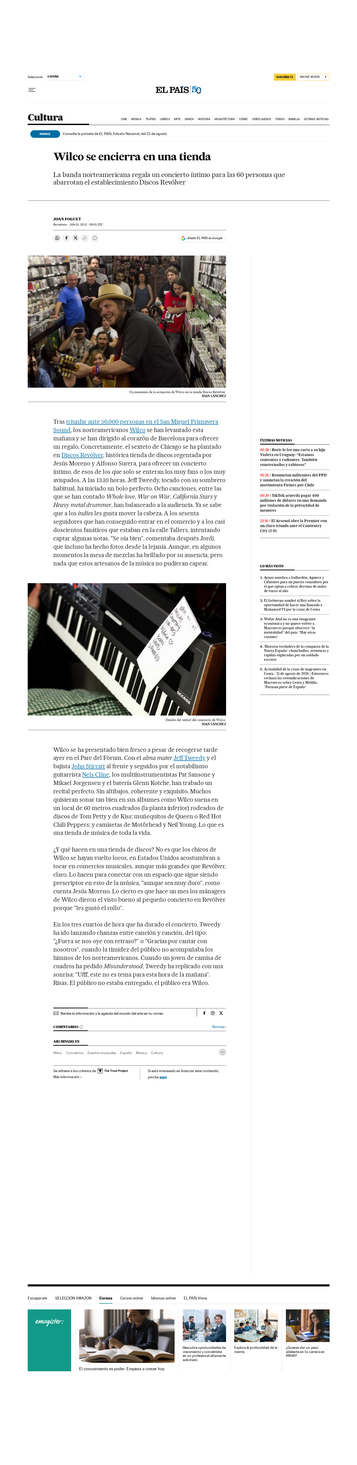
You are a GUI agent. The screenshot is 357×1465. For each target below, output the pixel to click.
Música (136, 119)
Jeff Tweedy (189, 757)
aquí (163, 1077)
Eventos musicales (102, 1053)
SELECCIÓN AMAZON (73, 1298)
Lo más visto (272, 566)
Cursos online (131, 1298)
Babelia (294, 119)
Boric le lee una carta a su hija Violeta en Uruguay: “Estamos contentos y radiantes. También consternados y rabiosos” (292, 457)
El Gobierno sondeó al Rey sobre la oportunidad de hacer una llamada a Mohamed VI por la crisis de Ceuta (293, 604)
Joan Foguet (67, 219)
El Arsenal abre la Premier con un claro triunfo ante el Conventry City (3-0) (293, 525)
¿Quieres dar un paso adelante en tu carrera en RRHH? (305, 1352)
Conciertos (74, 1053)
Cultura (45, 118)
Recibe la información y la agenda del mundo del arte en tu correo (112, 1013)
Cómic (243, 119)
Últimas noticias (316, 119)
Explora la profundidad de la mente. (255, 1350)
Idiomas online (163, 1298)
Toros (280, 119)
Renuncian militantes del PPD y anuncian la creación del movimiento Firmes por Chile (293, 480)
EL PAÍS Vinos (195, 1298)
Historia (204, 119)
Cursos (105, 1298)
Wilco (138, 430)
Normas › (219, 1027)
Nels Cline (95, 774)
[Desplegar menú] (32, 90)
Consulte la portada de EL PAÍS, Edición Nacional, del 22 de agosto (115, 134)
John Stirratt (88, 766)
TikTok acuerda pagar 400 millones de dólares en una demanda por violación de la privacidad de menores (293, 503)
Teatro (151, 119)
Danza (189, 119)
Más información (66, 1077)
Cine (124, 119)
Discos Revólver (82, 455)
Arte (177, 119)
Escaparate (37, 1298)
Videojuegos (261, 119)
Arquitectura (224, 119)
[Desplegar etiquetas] (222, 1052)
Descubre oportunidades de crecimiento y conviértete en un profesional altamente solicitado (204, 1354)
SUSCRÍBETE (284, 77)
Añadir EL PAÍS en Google (204, 238)
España (126, 1053)
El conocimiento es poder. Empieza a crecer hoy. (122, 1369)
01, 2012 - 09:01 (86, 224)
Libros (165, 119)
